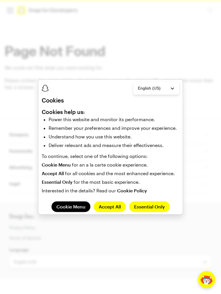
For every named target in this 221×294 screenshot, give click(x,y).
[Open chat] (206, 279)
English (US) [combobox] (149, 88)
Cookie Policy (132, 190)
